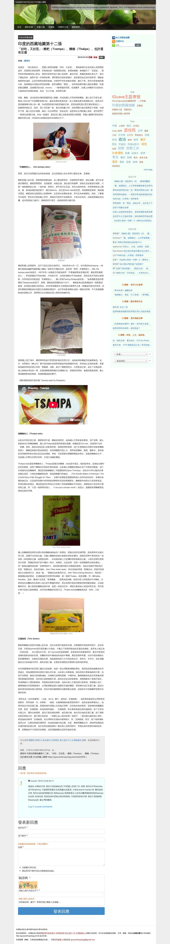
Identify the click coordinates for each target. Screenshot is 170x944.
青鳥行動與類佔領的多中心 (130, 242)
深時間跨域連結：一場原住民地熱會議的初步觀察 (135, 194)
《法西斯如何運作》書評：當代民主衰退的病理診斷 (136, 323)
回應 (20, 847)
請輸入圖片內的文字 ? (28, 890)
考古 (115, 157)
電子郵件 (22, 835)
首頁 (19, 26)
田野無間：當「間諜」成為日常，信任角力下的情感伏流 (138, 203)
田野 (121, 148)
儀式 (129, 125)
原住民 (130, 130)
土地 (114, 135)
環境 (144, 144)
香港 (141, 161)
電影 (121, 161)
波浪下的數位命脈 (121, 207)
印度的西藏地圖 (123, 105)
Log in (31, 806)
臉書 (59, 939)
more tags (148, 169)
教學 (130, 139)
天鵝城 (140, 105)
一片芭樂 (142, 100)
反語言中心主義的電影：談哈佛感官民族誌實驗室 (135, 216)
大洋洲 (121, 134)
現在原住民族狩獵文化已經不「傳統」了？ (142, 250)
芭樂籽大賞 (63, 26)
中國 (114, 125)
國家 (146, 130)
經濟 (143, 153)
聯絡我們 (76, 26)
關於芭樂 (29, 26)
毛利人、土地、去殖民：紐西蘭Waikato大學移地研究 (146, 246)
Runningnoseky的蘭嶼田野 (124, 100)
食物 (135, 161)
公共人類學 (117, 130)
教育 (136, 139)
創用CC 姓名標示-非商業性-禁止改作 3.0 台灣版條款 (58, 740)
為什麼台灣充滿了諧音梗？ (132, 264)
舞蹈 (122, 157)
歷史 (114, 144)
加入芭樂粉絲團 (123, 37)
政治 (122, 139)
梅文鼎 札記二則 (120, 307)
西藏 (129, 157)
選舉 (115, 161)
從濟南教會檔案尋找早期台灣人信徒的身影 (132, 311)
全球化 (136, 125)
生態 (114, 148)
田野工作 (132, 148)
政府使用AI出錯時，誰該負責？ (127, 328)
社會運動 (117, 153)
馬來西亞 (116, 165)
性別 (114, 139)
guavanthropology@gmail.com (83, 939)
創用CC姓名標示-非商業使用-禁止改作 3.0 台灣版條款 (63, 933)
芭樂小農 (41, 26)
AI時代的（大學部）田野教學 (126, 198)
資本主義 (143, 157)
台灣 (140, 130)
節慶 (127, 153)
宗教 (147, 134)
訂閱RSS (120, 41)
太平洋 (130, 135)
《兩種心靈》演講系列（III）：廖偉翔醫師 (131, 181)
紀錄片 (135, 153)
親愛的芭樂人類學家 (121, 113)
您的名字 (22, 827)
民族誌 (122, 144)
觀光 (136, 157)
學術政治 (139, 135)
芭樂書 (51, 26)
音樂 (128, 161)
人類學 (122, 125)
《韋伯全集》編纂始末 (123, 290)
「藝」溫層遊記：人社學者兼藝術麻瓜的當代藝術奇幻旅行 (139, 185)
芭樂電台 (128, 109)
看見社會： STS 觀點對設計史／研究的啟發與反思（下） (138, 344)
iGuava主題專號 (126, 96)
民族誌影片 (134, 144)
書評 (143, 139)
